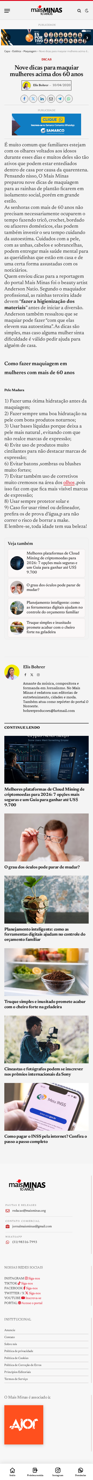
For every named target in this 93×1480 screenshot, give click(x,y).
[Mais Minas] (46, 10)
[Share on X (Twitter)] (33, 99)
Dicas (46, 59)
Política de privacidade (18, 1351)
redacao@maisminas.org (29, 1210)
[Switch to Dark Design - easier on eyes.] (86, 11)
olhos (69, 482)
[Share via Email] (51, 99)
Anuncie (9, 1330)
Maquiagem (30, 51)
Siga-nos (34, 1278)
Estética (16, 51)
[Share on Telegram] (60, 99)
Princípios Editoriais (17, 1372)
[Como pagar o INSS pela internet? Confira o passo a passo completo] (46, 1107)
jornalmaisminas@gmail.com (32, 1226)
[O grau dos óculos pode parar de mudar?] (46, 837)
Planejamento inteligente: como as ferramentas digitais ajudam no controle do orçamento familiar (44, 934)
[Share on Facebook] (24, 99)
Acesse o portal (31, 1303)
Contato (9, 1337)
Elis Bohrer (40, 85)
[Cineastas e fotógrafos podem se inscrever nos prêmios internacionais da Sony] (46, 1039)
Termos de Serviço (16, 1379)
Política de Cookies (16, 1358)
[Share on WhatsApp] (69, 99)
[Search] (79, 11)
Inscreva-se (33, 1298)
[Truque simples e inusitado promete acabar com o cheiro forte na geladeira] (46, 972)
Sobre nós (10, 1344)
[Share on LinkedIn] (42, 99)
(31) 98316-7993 (24, 1242)
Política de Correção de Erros (22, 1365)
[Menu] (7, 11)
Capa (7, 51)
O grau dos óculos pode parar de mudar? (42, 867)
